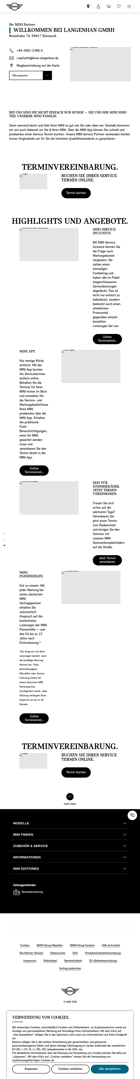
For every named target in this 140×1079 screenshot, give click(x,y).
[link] (88, 6)
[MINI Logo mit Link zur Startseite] (70, 991)
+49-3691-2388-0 (30, 51)
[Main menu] (129, 6)
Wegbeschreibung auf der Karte (38, 66)
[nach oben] (70, 796)
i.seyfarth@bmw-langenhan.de (37, 58)
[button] (98, 6)
